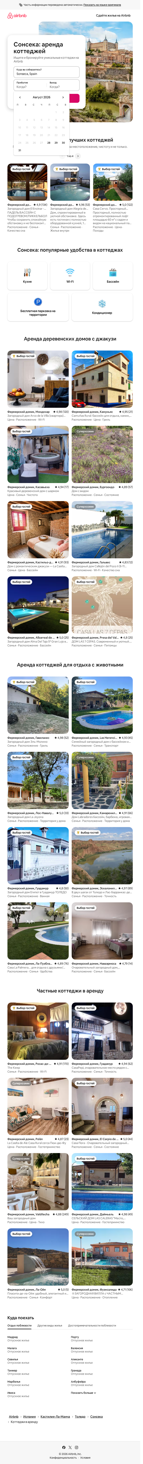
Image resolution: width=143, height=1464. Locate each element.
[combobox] (47, 74)
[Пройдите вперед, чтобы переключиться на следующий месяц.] (63, 97)
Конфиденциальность (63, 1457)
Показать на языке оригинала (102, 5)
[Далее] (78, 156)
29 (56, 142)
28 (48, 142)
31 (19, 150)
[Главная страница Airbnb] (16, 15)
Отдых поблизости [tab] (19, 1325)
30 (63, 142)
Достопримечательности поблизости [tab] (92, 1325)
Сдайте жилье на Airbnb (113, 15)
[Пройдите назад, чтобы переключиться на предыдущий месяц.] (20, 97)
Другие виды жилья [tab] (49, 1325)
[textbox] (30, 87)
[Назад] (62, 156)
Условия (85, 1457)
